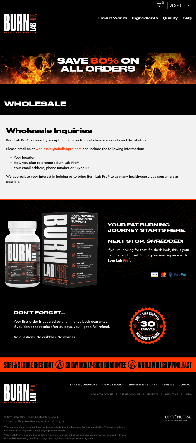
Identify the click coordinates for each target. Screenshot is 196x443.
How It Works (112, 18)
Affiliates (152, 394)
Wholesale (171, 394)
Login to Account (102, 394)
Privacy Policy (113, 384)
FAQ (187, 18)
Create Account (130, 394)
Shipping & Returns (143, 384)
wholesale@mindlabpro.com (59, 149)
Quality (170, 18)
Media (188, 394)
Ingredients (145, 18)
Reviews (168, 384)
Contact (185, 384)
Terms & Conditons (82, 384)
